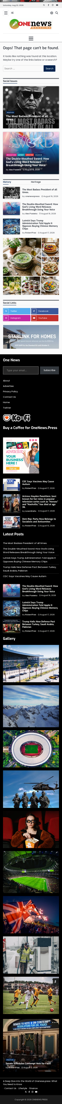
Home (6, 402)
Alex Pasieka (15, 169)
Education (11, 155)
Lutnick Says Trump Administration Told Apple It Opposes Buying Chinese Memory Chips (40, 224)
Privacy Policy (10, 391)
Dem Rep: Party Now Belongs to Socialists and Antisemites (39, 520)
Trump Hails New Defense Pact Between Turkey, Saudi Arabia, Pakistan (38, 624)
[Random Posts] (12, 13)
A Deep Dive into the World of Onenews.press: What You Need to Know (30, 1083)
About (6, 380)
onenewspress (16, 123)
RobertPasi (30, 232)
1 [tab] (50, 1022)
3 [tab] (54, 1022)
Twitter (7, 407)
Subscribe (49, 370)
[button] (22, 257)
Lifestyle (29, 155)
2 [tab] (52, 1022)
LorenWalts (30, 511)
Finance (33, 1088)
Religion (38, 155)
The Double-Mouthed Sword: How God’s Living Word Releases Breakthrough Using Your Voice (27, 162)
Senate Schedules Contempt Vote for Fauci (28, 1063)
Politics (10, 112)
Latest (21, 155)
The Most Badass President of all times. (27, 118)
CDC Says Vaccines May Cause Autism (38, 483)
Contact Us (9, 396)
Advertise (8, 386)
